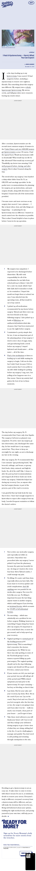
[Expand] (27, 855)
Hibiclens (17, 320)
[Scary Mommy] (7, 4)
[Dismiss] (33, 855)
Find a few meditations (15, 355)
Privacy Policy (5, 848)
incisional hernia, (16, 606)
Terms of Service (25, 847)
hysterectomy (11, 76)
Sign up (24, 853)
